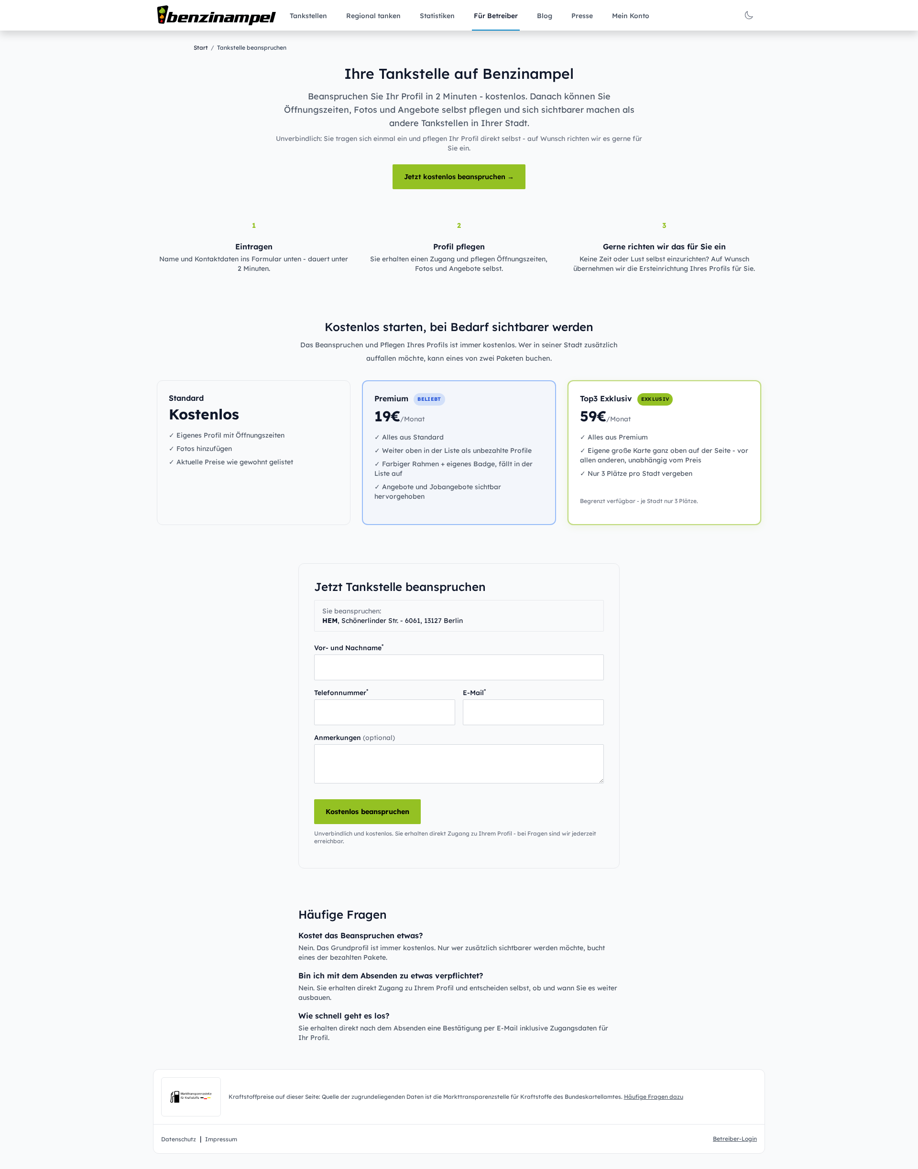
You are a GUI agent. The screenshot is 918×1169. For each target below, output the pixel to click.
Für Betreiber (496, 15)
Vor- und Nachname (348, 647)
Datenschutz (178, 1139)
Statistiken (437, 15)
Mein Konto (630, 15)
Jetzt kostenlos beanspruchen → (459, 176)
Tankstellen (308, 15)
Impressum (221, 1139)
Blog (544, 15)
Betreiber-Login (735, 1138)
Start (201, 47)
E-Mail (474, 692)
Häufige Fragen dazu (653, 1096)
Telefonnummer (341, 692)
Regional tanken (373, 15)
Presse (582, 15)
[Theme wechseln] (748, 15)
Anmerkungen (354, 737)
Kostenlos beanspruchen (367, 811)
